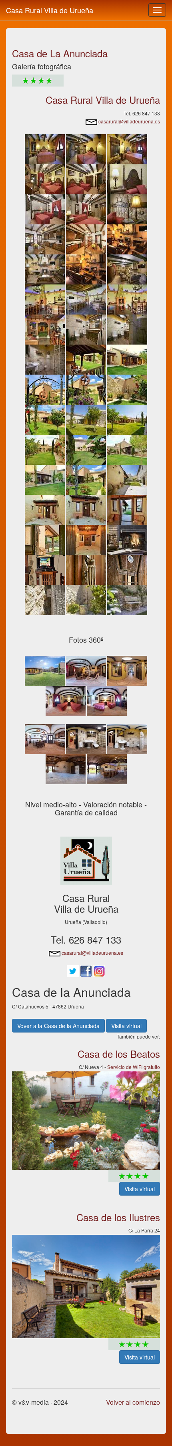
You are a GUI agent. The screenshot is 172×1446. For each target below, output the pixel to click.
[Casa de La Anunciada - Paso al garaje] (86, 508)
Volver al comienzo (133, 1402)
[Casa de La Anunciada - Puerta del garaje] (127, 568)
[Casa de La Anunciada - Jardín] (127, 388)
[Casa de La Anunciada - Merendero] (86, 298)
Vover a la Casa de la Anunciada (58, 1026)
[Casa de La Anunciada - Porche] (86, 358)
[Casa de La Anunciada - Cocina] (45, 238)
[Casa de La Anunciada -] (86, 148)
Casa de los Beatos (119, 1054)
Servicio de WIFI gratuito (133, 1066)
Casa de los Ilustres (118, 1217)
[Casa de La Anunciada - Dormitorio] (45, 148)
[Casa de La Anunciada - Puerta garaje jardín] (45, 538)
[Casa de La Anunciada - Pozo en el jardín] (45, 388)
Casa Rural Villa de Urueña (49, 10)
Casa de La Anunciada (60, 53)
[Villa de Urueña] (86, 860)
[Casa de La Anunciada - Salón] (127, 238)
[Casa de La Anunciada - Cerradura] (86, 568)
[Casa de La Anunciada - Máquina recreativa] (45, 568)
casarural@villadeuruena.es (128, 121)
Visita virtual (126, 1026)
